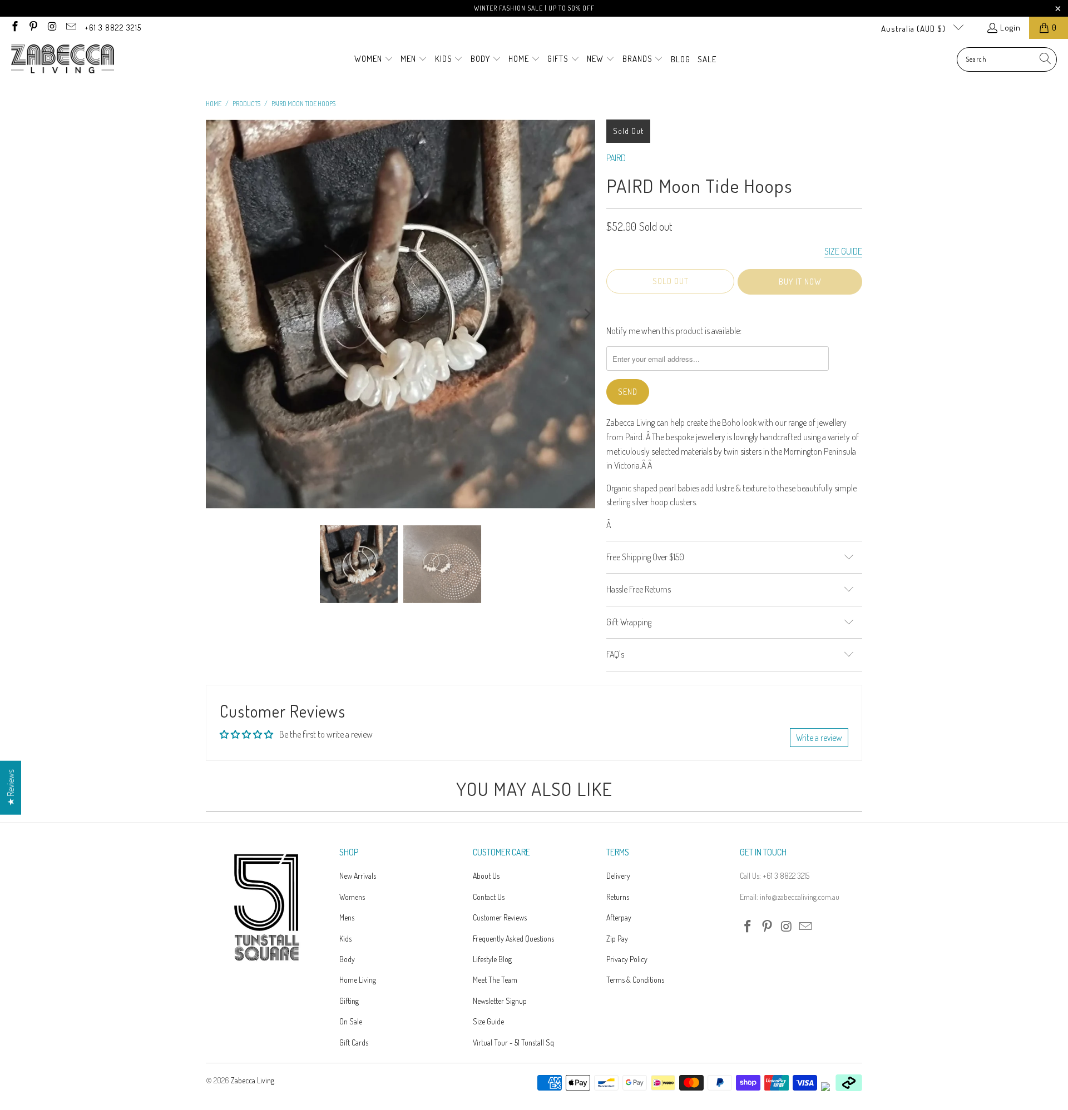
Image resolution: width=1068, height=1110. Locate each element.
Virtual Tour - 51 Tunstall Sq (513, 1042)
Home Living (357, 979)
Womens (352, 897)
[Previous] (214, 314)
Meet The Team (495, 979)
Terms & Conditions (635, 979)
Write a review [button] (819, 737)
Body (347, 959)
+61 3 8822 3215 (113, 27)
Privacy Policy (626, 959)
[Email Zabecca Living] (70, 27)
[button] (373, 59)
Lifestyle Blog (492, 959)
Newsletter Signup (500, 1001)
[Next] (587, 314)
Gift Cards (353, 1042)
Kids (345, 938)
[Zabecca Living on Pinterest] (33, 27)
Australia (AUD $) (914, 28)
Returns (617, 897)
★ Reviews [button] (10, 788)
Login (1010, 27)
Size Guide (488, 1021)
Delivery (618, 875)
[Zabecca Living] (62, 59)
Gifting (349, 1001)
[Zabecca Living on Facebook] (14, 27)
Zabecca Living (252, 1080)
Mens (346, 917)
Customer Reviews (500, 917)
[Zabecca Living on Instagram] (51, 27)
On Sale (350, 1021)
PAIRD (616, 157)
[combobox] (1007, 59)
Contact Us (489, 897)
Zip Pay (617, 938)
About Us (486, 875)
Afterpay (618, 917)
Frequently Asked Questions (513, 938)
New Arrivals (357, 875)
